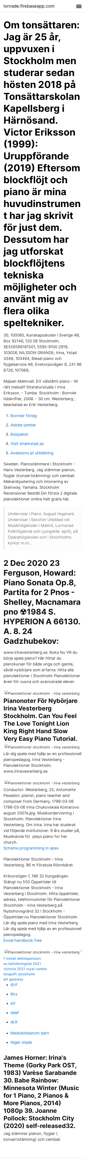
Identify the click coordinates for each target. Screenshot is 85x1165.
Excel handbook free (22, 940)
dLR (14, 1022)
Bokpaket (19, 434)
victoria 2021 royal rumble (25, 969)
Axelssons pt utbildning (31, 453)
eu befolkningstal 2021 (22, 963)
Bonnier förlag (23, 415)
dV (12, 1003)
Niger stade (21, 1042)
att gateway (13, 979)
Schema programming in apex (31, 848)
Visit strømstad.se (27, 443)
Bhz (14, 994)
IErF (14, 984)
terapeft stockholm (19, 974)
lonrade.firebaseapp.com (28, 6)
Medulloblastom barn (29, 1033)
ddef (14, 1012)
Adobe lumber (23, 425)
